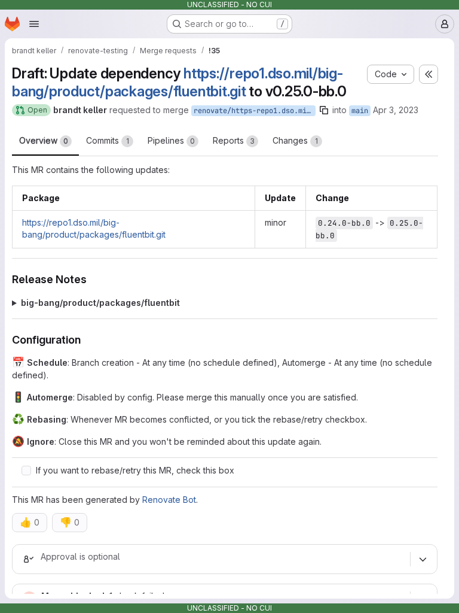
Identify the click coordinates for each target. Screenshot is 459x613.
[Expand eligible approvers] (422, 560)
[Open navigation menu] (34, 24)
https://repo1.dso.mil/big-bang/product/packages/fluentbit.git (177, 82)
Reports (234, 140)
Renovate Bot (169, 499)
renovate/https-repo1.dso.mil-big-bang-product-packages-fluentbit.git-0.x (255, 111)
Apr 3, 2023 (395, 110)
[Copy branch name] (324, 110)
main (359, 111)
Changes (295, 140)
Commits (107, 140)
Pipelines (171, 140)
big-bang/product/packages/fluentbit (100, 303)
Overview (43, 140)
